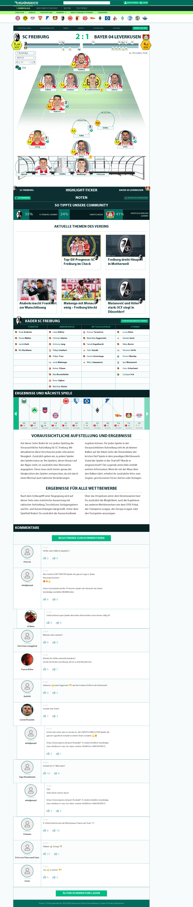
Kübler (48, 90)
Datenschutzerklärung (89, 903)
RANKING (60, 13)
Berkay (59, 368)
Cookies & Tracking (107, 903)
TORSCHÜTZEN (46, 13)
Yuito (92, 350)
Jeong (37, 147)
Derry (130, 368)
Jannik (24, 344)
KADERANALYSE (47, 28)
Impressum (76, 903)
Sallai (81, 136)
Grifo (125, 147)
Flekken (81, 70)
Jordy (60, 362)
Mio (25, 350)
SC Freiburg (24, 198)
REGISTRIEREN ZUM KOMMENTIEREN (81, 538)
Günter (114, 90)
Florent (129, 356)
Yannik (95, 344)
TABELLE (31, 13)
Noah (25, 332)
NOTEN (67, 8)
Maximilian (96, 338)
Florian (25, 338)
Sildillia (62, 174)
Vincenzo (129, 350)
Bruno (59, 381)
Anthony (59, 344)
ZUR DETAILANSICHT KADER (134, 321)
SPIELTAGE (19, 13)
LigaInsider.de (56, 903)
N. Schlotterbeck (92, 90)
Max (61, 375)
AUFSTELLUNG (24, 28)
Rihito (95, 362)
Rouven (95, 332)
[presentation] (16, 413)
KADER (81, 28)
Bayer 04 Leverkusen (138, 198)
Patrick (95, 356)
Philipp (60, 350)
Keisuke (128, 338)
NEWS (65, 28)
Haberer (57, 112)
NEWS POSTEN (140, 28)
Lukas (58, 332)
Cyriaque (128, 375)
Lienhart (70, 90)
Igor (130, 362)
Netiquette (119, 903)
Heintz (43, 175)
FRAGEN (116, 28)
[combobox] (25, 53)
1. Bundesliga (23, 8)
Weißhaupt (81, 175)
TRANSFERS (102, 13)
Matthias (60, 387)
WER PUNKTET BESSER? (47, 8)
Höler (81, 157)
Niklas (128, 344)
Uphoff (24, 175)
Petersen (101, 175)
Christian (60, 338)
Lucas (128, 332)
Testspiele (81, 8)
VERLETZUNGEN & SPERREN (82, 13)
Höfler (105, 128)
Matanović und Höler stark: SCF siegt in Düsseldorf (123, 308)
